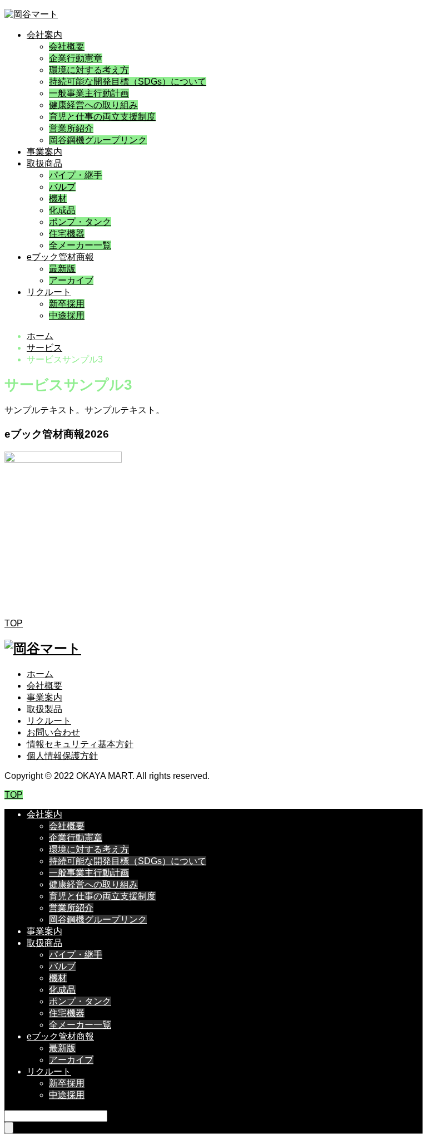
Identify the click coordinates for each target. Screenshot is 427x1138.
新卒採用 (67, 303)
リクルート (49, 292)
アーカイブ (71, 280)
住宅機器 (67, 233)
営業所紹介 (71, 128)
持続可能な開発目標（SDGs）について (127, 81)
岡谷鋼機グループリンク (98, 140)
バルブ (62, 187)
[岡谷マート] (31, 14)
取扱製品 (44, 709)
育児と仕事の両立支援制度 (102, 116)
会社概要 (67, 46)
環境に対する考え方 (89, 70)
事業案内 (44, 151)
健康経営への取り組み (93, 105)
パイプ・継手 (75, 175)
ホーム (40, 674)
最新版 (62, 268)
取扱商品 (44, 163)
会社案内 (44, 35)
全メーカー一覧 (80, 245)
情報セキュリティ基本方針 (80, 744)
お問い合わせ (53, 732)
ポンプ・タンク (80, 222)
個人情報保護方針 (62, 756)
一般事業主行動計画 (89, 93)
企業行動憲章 (75, 58)
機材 (58, 198)
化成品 (62, 210)
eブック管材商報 (60, 257)
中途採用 (67, 315)
